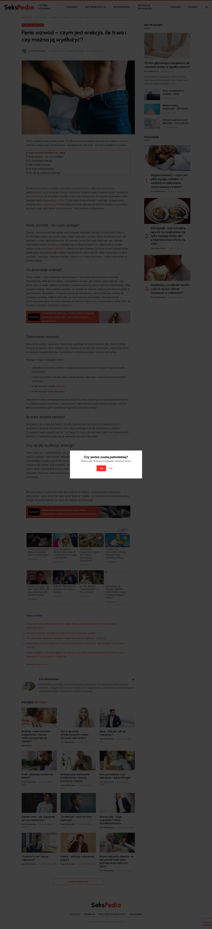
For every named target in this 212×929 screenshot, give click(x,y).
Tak (101, 468)
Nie (111, 468)
